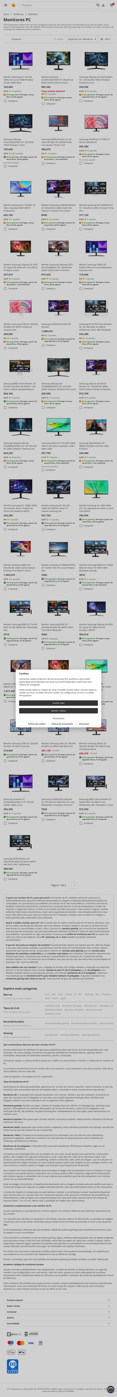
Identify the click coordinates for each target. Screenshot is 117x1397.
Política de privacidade (62, 723)
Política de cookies (37, 723)
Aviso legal (84, 723)
